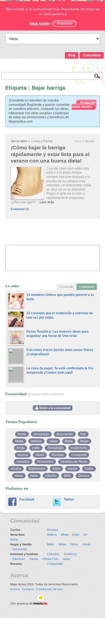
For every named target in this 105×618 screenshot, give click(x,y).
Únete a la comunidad (54, 408)
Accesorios (45, 462)
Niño (67, 476)
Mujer (84, 441)
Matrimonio (37, 469)
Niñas (62, 544)
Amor (56, 469)
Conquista (78, 455)
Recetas (58, 455)
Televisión (18, 558)
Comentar (18, 209)
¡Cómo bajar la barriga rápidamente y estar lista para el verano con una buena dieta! (50, 154)
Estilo (75, 534)
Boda (69, 441)
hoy (83, 434)
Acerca (15, 589)
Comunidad (91, 55)
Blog (71, 55)
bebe (34, 476)
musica (23, 455)
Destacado (66, 286)
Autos (89, 469)
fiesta (20, 448)
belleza (36, 441)
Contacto (28, 589)
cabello (51, 476)
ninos (19, 476)
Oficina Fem (50, 558)
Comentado (86, 286)
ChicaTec (53, 554)
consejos (23, 462)
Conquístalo (55, 563)
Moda (19, 441)
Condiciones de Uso (49, 589)
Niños (74, 544)
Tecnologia (55, 448)
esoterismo (79, 448)
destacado (41, 434)
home (22, 434)
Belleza (52, 534)
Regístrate (64, 23)
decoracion (65, 434)
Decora (83, 476)
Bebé (50, 544)
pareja (72, 469)
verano (16, 469)
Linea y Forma (42, 141)
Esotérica (70, 554)
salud (53, 441)
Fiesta (34, 558)
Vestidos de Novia (74, 462)
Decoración (19, 549)
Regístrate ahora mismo (84, 105)
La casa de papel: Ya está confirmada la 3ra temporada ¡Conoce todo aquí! (59, 370)
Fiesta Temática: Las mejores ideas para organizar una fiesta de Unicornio (57, 334)
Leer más (47, 202)
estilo (36, 448)
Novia (40, 455)
